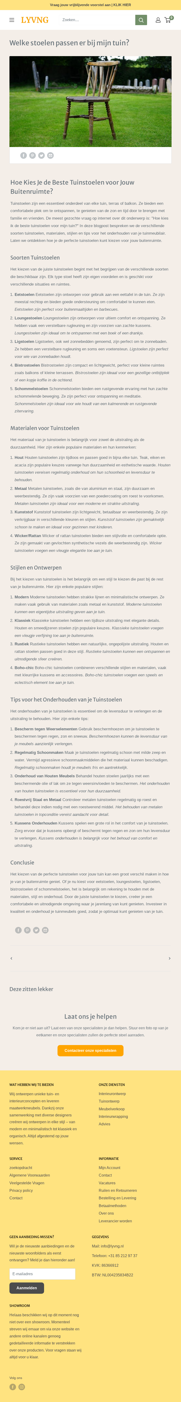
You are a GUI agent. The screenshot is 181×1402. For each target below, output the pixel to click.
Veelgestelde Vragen (26, 1183)
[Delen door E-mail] (50, 155)
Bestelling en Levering (117, 1198)
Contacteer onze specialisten (90, 1051)
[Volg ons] (12, 1387)
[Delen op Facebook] (23, 155)
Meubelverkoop (112, 1109)
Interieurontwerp (112, 1094)
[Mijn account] (158, 20)
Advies (104, 1124)
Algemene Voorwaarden (29, 1175)
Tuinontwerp (109, 1101)
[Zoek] (141, 20)
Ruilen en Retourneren (118, 1191)
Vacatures (107, 1183)
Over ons (106, 1213)
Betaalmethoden (112, 1206)
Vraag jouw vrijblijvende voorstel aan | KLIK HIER (90, 5)
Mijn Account (109, 1168)
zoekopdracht (20, 1168)
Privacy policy (21, 1191)
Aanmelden (26, 1288)
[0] (168, 20)
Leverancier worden (115, 1221)
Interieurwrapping (113, 1117)
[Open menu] (11, 20)
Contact (15, 1198)
